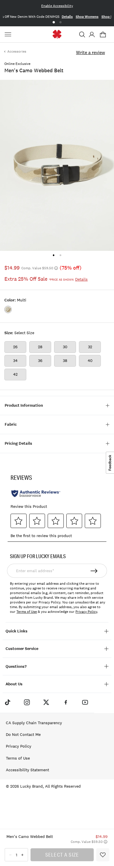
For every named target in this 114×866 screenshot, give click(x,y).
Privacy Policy (86, 611)
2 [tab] (60, 22)
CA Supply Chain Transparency (34, 722)
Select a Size (62, 854)
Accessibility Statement (27, 769)
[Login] (91, 34)
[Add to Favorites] (102, 854)
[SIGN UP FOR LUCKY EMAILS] (94, 571)
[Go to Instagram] (27, 702)
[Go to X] (46, 702)
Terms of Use (26, 611)
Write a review (90, 52)
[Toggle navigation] (9, 34)
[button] (82, 34)
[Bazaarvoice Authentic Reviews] (36, 493)
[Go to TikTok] (7, 702)
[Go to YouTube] (85, 702)
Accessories (16, 51)
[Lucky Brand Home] (57, 34)
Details (67, 16)
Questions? (16, 666)
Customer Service (22, 648)
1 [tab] (53, 22)
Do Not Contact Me (23, 734)
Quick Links (16, 631)
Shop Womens (87, 16)
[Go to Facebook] (66, 702)
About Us (14, 684)
